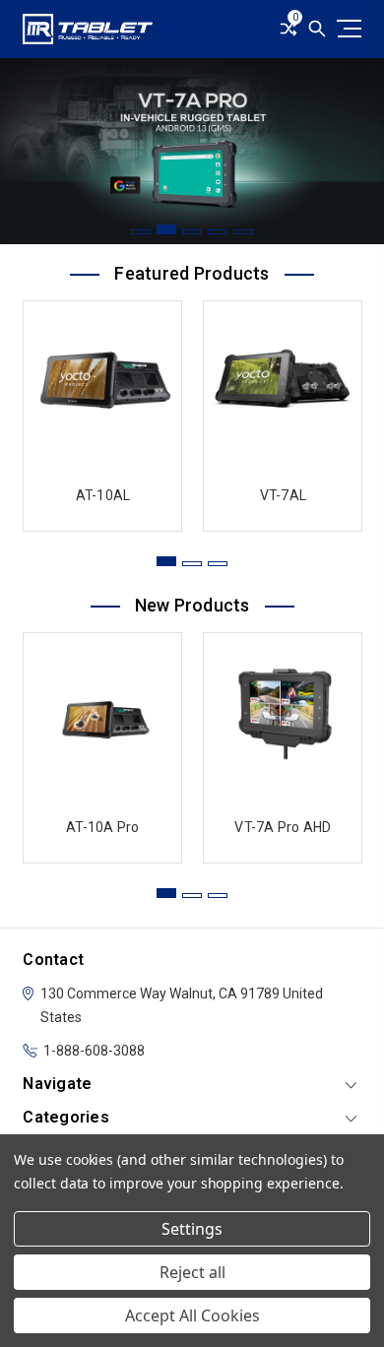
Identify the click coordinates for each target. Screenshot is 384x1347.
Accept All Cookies (192, 1315)
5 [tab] (243, 231)
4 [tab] (217, 231)
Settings (192, 1229)
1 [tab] (141, 231)
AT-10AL (103, 495)
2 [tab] (166, 229)
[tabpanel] (192, 151)
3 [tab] (192, 231)
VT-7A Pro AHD (282, 827)
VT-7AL (283, 495)
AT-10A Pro (103, 827)
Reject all (192, 1272)
